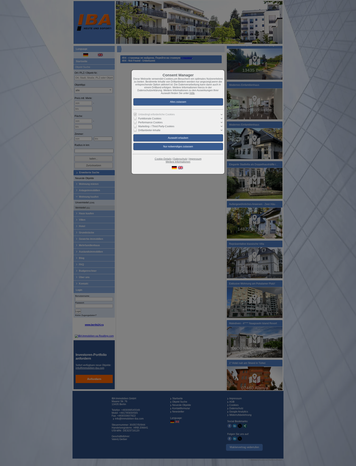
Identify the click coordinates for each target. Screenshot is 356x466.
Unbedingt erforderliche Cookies (156, 114)
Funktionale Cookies (149, 118)
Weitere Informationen (178, 161)
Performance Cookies (150, 122)
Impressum (195, 158)
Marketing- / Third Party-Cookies (156, 126)
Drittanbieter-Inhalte (149, 130)
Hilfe (192, 93)
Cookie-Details (163, 158)
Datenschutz (180, 158)
